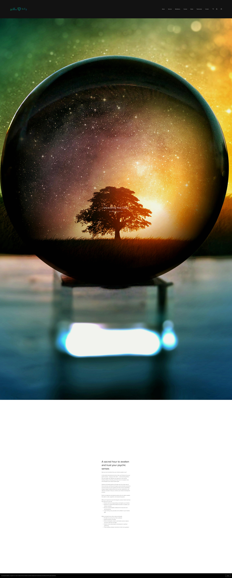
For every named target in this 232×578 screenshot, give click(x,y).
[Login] (216, 8)
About (163, 9)
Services (170, 9)
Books (192, 9)
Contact (207, 9)
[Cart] (221, 9)
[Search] (213, 9)
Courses (185, 9)
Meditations (177, 9)
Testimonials (199, 9)
